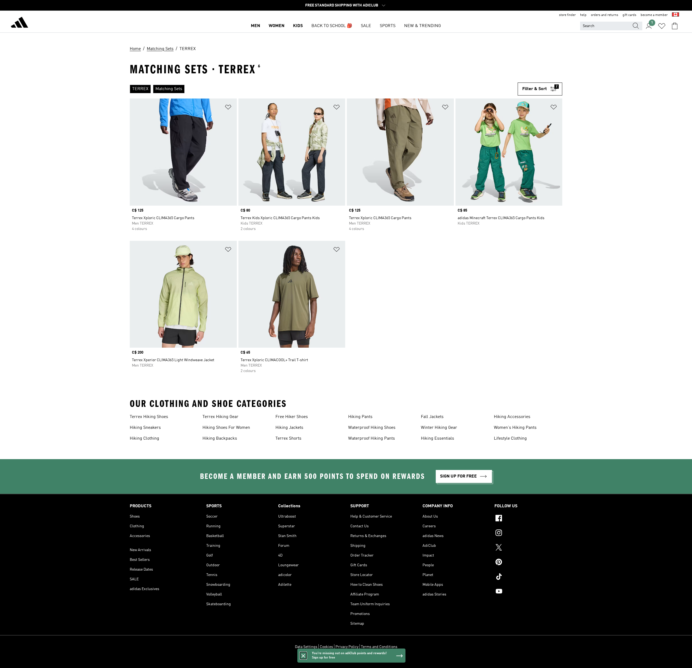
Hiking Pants (360, 417)
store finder (567, 15)
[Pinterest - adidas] (528, 562)
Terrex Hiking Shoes (149, 417)
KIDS (298, 26)
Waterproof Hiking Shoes (371, 428)
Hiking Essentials (437, 438)
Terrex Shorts (288, 438)
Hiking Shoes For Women (226, 428)
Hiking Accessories (512, 417)
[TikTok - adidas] (528, 577)
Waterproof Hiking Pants (371, 438)
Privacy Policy (346, 647)
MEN (255, 26)
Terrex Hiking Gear (220, 417)
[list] (321, 89)
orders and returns (604, 15)
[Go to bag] (674, 25)
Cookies (326, 647)
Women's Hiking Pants (515, 428)
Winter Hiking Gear (439, 428)
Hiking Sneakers (145, 428)
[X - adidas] (528, 548)
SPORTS (387, 26)
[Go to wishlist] (661, 25)
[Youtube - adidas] (528, 592)
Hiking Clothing (144, 438)
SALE (366, 26)
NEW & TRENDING (422, 26)
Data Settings (306, 647)
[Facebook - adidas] (528, 519)
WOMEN (276, 26)
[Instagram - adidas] (528, 533)
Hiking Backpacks (219, 438)
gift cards (629, 15)
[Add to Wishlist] (228, 108)
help (583, 15)
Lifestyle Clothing (510, 438)
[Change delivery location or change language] (675, 15)
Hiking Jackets (289, 428)
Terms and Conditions (379, 647)
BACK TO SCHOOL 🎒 (331, 26)
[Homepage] (19, 23)
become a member (654, 15)
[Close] (303, 655)
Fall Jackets (432, 417)
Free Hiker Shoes (291, 417)
